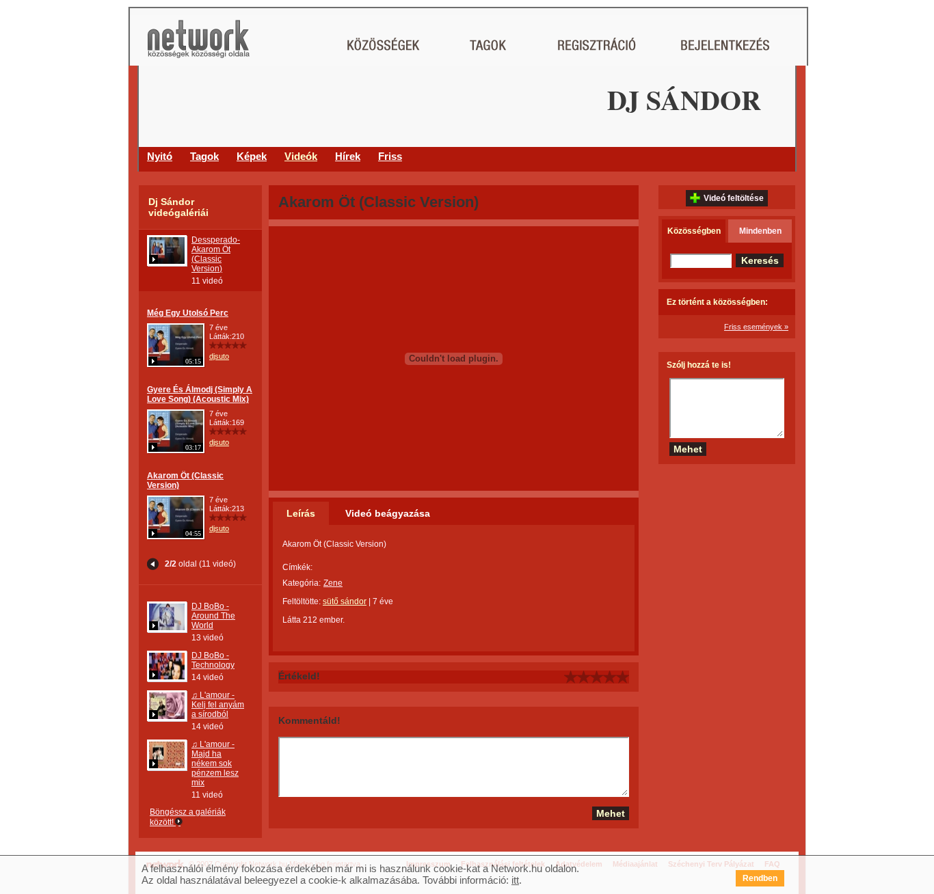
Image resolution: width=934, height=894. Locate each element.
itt (515, 880)
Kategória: (301, 583)
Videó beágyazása (387, 513)
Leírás (300, 513)
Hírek (347, 156)
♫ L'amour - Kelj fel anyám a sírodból (217, 704)
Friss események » (756, 327)
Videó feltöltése (734, 198)
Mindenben (760, 231)
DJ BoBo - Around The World (213, 615)
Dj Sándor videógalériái (178, 207)
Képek (252, 156)
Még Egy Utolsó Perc (187, 313)
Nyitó (159, 156)
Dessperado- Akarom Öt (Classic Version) (215, 254)
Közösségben (694, 231)
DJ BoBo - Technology (213, 660)
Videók (300, 156)
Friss (390, 156)
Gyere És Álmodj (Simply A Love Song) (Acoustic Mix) (199, 394)
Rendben (760, 878)
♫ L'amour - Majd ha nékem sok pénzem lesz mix (215, 763)
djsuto (219, 356)
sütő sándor (344, 601)
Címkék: (297, 567)
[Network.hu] (198, 45)
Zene (333, 583)
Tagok (204, 156)
